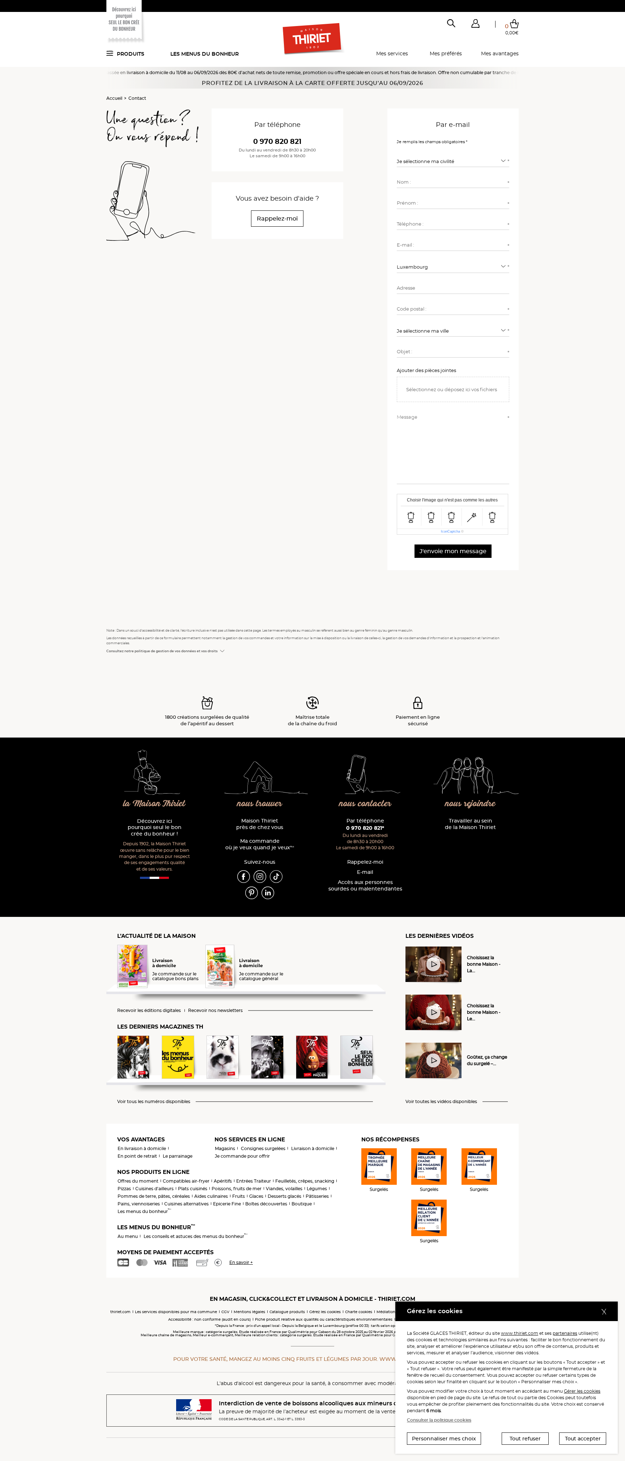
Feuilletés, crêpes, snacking (304, 1181)
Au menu (128, 1236)
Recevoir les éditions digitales (149, 1010)
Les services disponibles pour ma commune (176, 1312)
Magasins (225, 1148)
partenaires (565, 1333)
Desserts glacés (284, 1196)
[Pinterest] (251, 892)
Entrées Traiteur (253, 1181)
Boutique (302, 1203)
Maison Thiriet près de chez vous (259, 824)
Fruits (238, 1196)
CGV (225, 1312)
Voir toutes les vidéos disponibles (441, 1101)
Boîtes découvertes (266, 1203)
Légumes (317, 1188)
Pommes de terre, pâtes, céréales (154, 1196)
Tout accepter (583, 1438)
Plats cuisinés (192, 1188)
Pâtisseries (317, 1196)
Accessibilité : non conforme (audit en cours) (209, 1319)
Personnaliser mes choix (444, 1438)
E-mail (365, 872)
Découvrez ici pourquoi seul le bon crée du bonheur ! (155, 827)
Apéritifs (223, 1181)
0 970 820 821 (277, 141)
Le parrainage (177, 1156)
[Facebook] (243, 876)
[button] (475, 25)
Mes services (392, 53)
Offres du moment (138, 1181)
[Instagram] (260, 876)
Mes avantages (500, 53)
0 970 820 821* (365, 828)
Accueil (114, 98)
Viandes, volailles (284, 1188)
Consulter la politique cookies (439, 1420)
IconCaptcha (450, 531)
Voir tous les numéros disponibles (153, 1101)
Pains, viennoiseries (139, 1203)
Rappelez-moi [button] (277, 218)
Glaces (256, 1196)
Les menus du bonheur (204, 54)
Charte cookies (358, 1312)
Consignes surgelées (263, 1148)
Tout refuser (525, 1438)
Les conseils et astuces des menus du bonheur (195, 1236)
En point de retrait (137, 1156)
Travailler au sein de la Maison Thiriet (470, 824)
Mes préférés (446, 53)
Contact (137, 98)
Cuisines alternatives (186, 1203)
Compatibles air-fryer (186, 1181)
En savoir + (241, 1262)
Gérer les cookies (582, 1391)
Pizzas (124, 1188)
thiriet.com (120, 1312)
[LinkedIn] (268, 892)
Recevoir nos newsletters (215, 1010)
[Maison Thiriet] (312, 39)
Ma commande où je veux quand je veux (259, 844)
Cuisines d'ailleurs (154, 1188)
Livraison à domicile (312, 1148)
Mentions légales (249, 1312)
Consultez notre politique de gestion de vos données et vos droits (162, 651)
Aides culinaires (211, 1196)
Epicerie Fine (227, 1203)
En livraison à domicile (142, 1148)
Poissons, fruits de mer (237, 1188)
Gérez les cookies (325, 1312)
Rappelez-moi (365, 862)
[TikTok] (276, 876)
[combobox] (453, 161)
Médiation (386, 1312)
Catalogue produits (287, 1312)
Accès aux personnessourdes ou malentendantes (365, 885)
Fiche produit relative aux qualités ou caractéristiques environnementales (323, 1319)
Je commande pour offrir (242, 1156)
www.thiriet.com (519, 1333)
